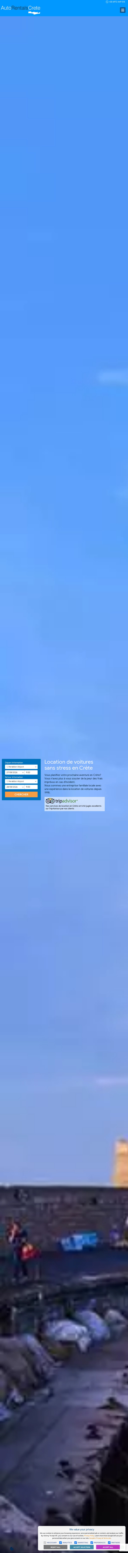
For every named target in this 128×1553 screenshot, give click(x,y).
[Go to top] (4, 1549)
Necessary (52, 1542)
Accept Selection (82, 1547)
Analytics (67, 1542)
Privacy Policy (89, 1535)
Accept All (108, 1547)
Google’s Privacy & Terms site (100, 1538)
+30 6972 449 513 (117, 2)
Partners (115, 1542)
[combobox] (21, 767)
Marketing (83, 1542)
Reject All (55, 1547)
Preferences (100, 1542)
